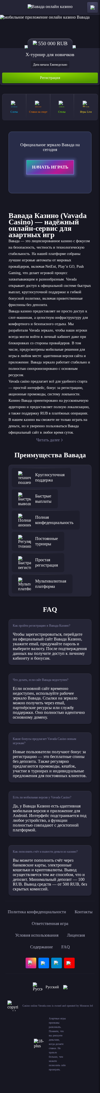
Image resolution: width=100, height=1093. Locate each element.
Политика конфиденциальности (37, 912)
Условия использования (36, 935)
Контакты (84, 912)
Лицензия (76, 935)
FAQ (65, 947)
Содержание (41, 947)
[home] (50, 7)
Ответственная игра (50, 923)
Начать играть (50, 167)
